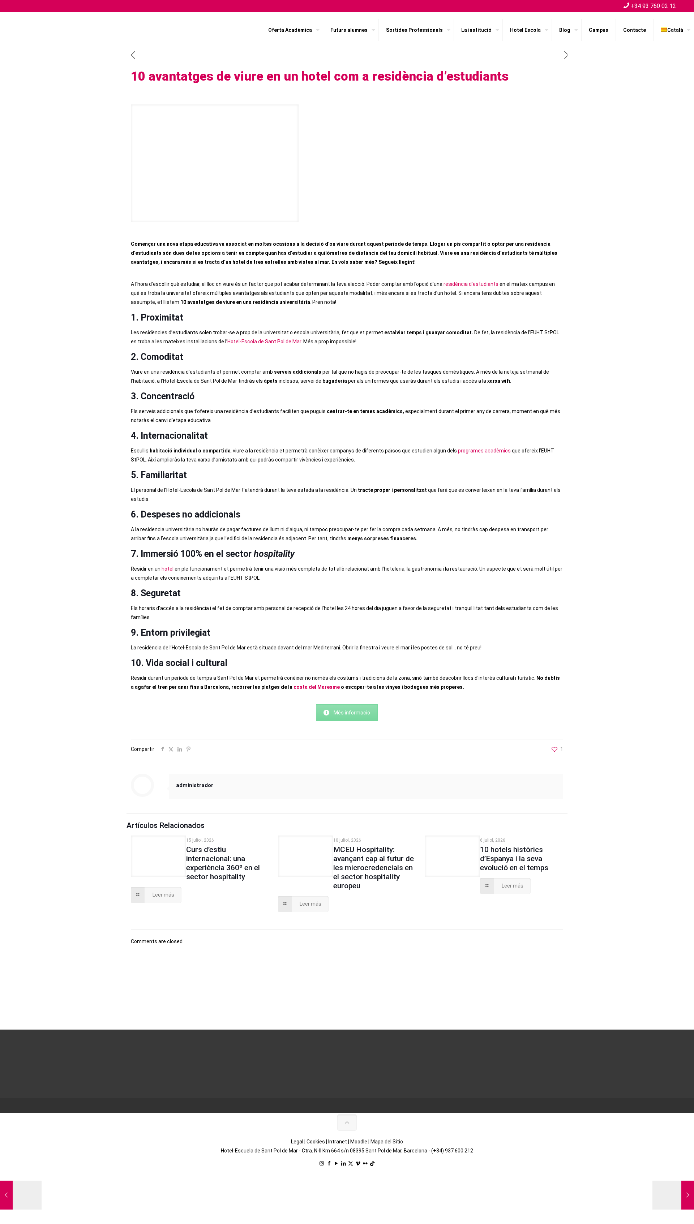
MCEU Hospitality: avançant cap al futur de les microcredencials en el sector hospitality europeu (373, 867)
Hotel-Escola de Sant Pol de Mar (264, 341)
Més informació (352, 713)
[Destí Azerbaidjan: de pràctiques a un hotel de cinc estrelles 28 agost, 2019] (673, 1195)
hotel (168, 569)
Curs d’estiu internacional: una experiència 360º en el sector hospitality (223, 863)
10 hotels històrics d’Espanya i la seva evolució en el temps (514, 858)
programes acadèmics (484, 451)
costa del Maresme (317, 687)
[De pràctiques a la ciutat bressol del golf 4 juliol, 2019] (21, 1195)
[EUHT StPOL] (61, 30)
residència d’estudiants (471, 284)
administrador (194, 785)
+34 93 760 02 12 (653, 6)
